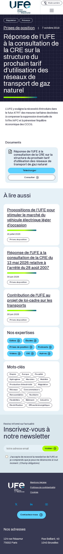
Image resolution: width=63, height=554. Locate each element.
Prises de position (19, 28)
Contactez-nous (29, 514)
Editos (13, 340)
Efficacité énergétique (39, 405)
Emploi (13, 374)
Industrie (44, 400)
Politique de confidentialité (42, 487)
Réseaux (26, 20)
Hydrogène (15, 379)
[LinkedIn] (31, 504)
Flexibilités (15, 400)
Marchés (30, 379)
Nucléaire (33, 395)
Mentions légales (38, 482)
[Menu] (52, 10)
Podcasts (43, 347)
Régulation (11, 20)
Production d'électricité (21, 385)
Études (29, 340)
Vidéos (13, 353)
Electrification (16, 405)
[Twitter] (16, 504)
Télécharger (29, 170)
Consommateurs (32, 390)
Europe (25, 374)
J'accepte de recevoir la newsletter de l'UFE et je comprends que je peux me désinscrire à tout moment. (34, 460)
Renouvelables (16, 395)
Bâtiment (30, 400)
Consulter (29, 177)
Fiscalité (39, 374)
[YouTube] (46, 504)
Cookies (34, 492)
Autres (43, 353)
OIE (28, 353)
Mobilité (44, 379)
